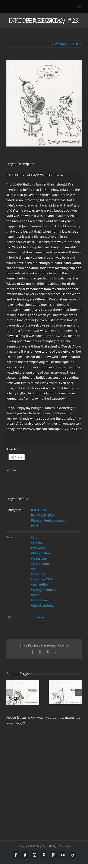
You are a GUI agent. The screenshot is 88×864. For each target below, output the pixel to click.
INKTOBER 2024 (43, 515)
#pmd (35, 595)
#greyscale (39, 558)
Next (74, 44)
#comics (37, 542)
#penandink (39, 584)
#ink (34, 569)
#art (34, 537)
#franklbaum (40, 553)
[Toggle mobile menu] (79, 6)
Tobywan (37, 617)
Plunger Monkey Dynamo (49, 520)
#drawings (38, 548)
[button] (9, 692)
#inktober (38, 574)
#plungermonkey (43, 590)
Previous (61, 44)
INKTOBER (38, 510)
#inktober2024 (42, 579)
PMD (34, 525)
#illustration (40, 563)
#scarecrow (39, 600)
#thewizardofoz (42, 605)
